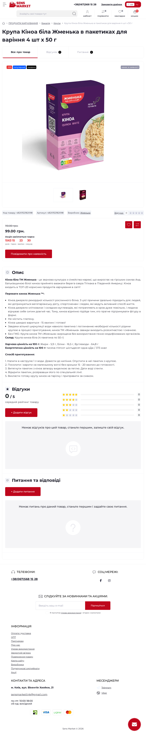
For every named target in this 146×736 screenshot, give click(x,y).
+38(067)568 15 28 (24, 579)
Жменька (85, 212)
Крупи (57, 23)
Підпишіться (98, 605)
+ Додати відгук (21, 412)
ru (137, 4)
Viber (104, 693)
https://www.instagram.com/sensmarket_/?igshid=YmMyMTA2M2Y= (109, 580)
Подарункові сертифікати (25, 668)
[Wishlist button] (128, 224)
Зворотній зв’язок (21, 652)
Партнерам (17, 641)
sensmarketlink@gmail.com (29, 694)
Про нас (15, 645)
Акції (13, 672)
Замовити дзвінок (111, 4)
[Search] (74, 13)
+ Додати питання (23, 491)
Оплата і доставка (21, 633)
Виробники (17, 664)
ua (131, 4)
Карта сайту (17, 660)
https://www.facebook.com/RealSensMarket (100, 580)
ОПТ (13, 637)
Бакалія (45, 23)
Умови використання (71, 613)
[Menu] (4, 4)
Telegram (106, 687)
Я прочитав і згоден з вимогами (75, 613)
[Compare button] (137, 224)
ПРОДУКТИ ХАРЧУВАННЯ (23, 23)
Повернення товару (22, 656)
